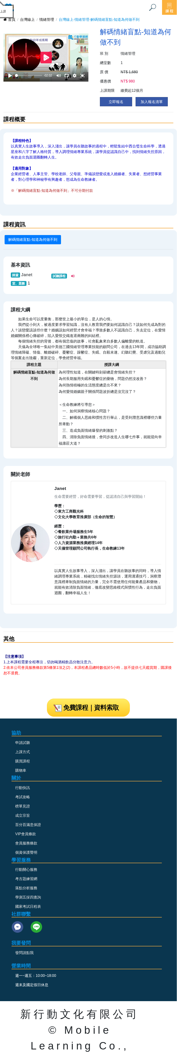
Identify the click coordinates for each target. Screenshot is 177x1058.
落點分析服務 (26, 888)
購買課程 (22, 761)
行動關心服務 (26, 869)
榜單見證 (22, 806)
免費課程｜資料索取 (91, 707)
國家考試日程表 (28, 906)
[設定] (74, 75)
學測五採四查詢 (28, 897)
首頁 (11, 19)
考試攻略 (22, 797)
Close (10, 8)
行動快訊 (22, 788)
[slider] (28, 75)
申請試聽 (22, 743)
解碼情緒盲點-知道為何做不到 (32, 240)
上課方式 (22, 752)
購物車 (20, 770)
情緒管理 (46, 19)
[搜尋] (152, 7)
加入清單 (152, 102)
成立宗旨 (22, 815)
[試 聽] (73, 276)
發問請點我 (24, 953)
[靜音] (58, 75)
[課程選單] (169, 7)
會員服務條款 (26, 843)
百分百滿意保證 (28, 825)
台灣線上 (27, 19)
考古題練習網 (26, 879)
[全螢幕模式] (82, 75)
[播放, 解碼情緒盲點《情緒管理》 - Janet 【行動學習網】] (10, 75)
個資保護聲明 (26, 852)
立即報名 (116, 102)
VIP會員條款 (25, 834)
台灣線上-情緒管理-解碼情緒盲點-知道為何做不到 (99, 19)
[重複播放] (66, 75)
